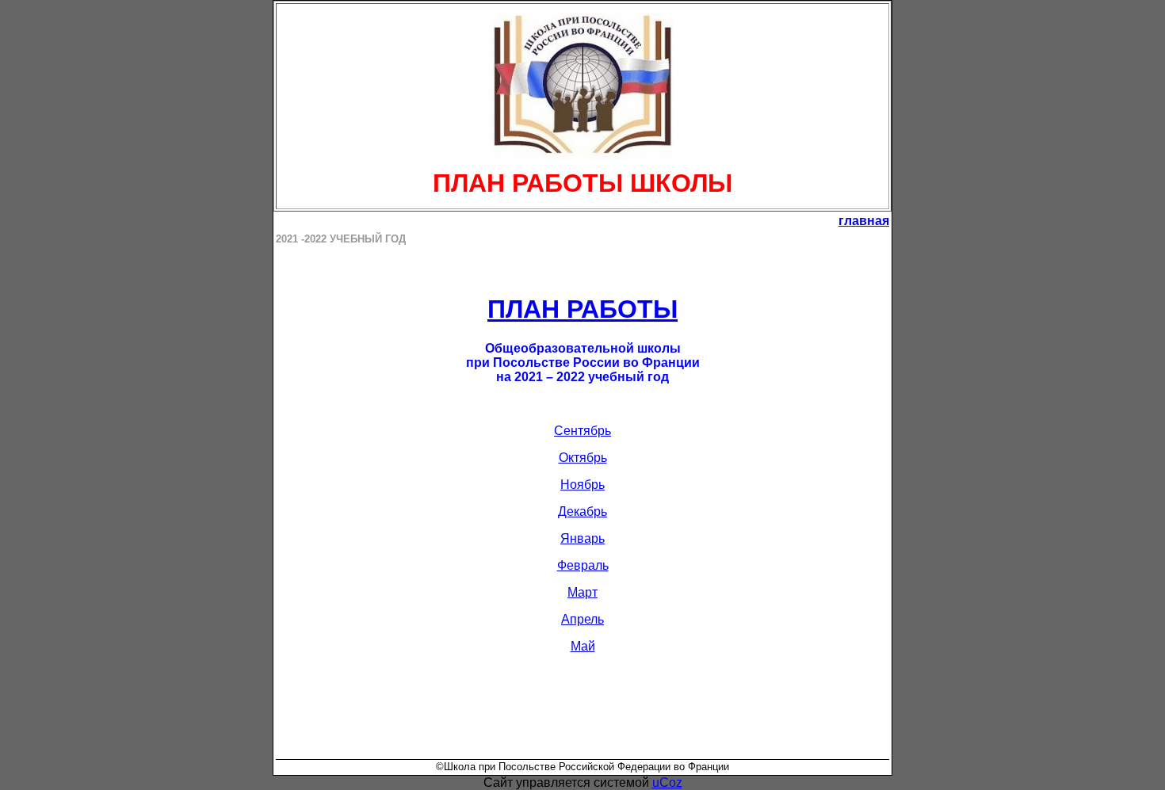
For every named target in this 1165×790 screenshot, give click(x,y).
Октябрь (583, 457)
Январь (582, 538)
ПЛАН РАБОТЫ (582, 309)
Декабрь (582, 511)
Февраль (583, 565)
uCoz (667, 782)
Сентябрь (582, 430)
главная (863, 220)
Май (583, 646)
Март (582, 592)
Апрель (582, 619)
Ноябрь (582, 484)
